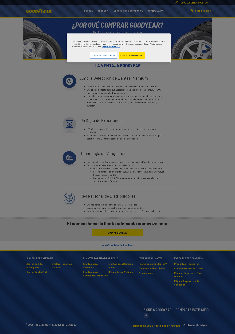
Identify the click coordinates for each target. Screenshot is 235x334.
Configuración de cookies (103, 55)
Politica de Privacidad (111, 47)
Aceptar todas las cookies (131, 55)
